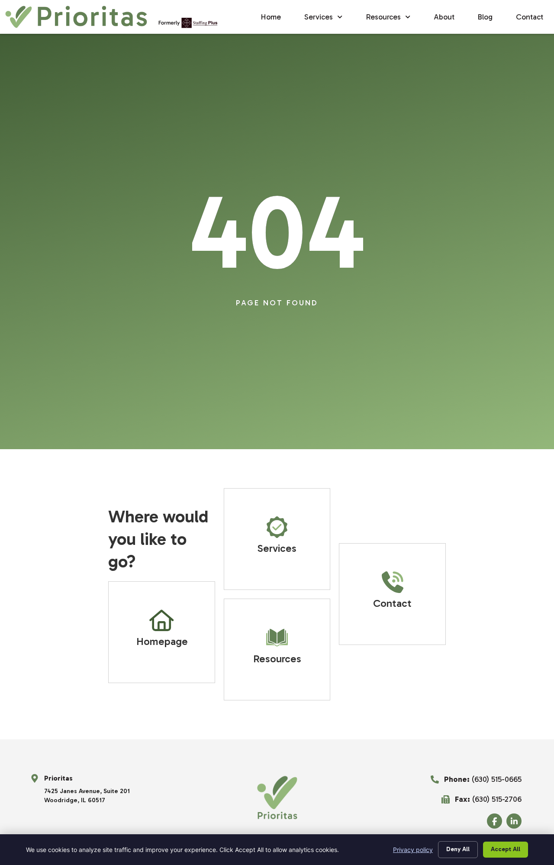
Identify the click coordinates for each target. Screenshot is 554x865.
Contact (529, 17)
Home (271, 17)
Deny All (458, 849)
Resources (383, 17)
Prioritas (58, 778)
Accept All (505, 849)
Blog (485, 17)
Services (318, 17)
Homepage (162, 641)
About (444, 17)
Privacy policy (413, 849)
